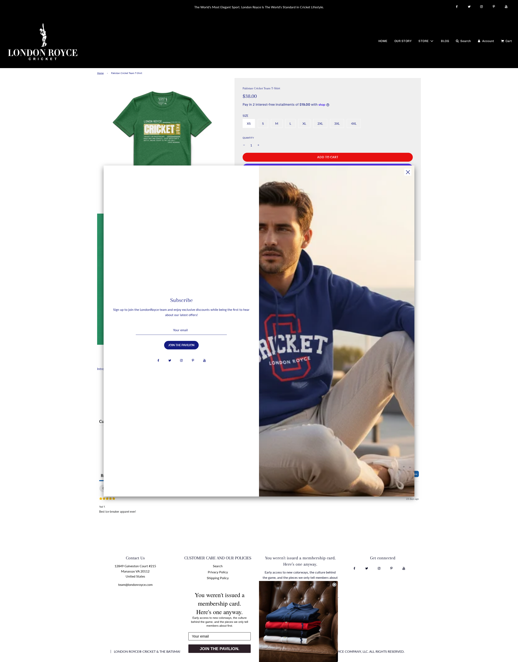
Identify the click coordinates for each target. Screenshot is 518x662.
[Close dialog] (334, 585)
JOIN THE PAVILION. (219, 648)
